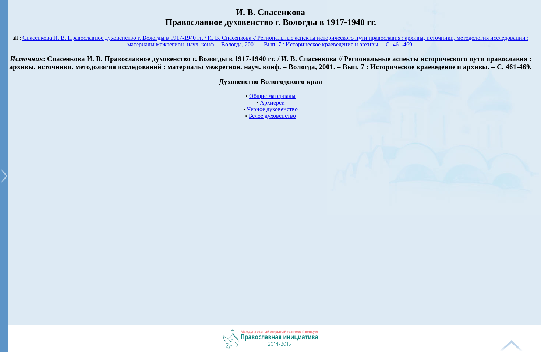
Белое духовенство (272, 116)
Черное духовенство (272, 109)
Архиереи (272, 102)
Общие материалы (272, 96)
